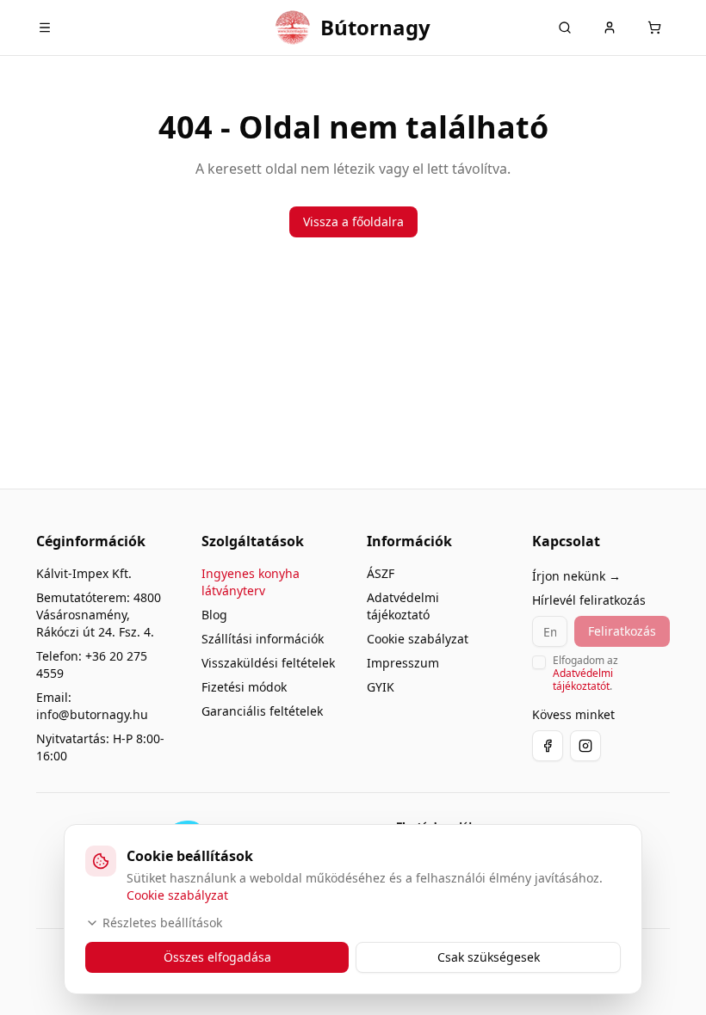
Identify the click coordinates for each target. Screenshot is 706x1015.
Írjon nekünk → (576, 576)
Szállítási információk (262, 639)
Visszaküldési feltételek (268, 663)
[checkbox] (539, 662)
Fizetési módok (244, 687)
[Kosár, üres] (654, 27)
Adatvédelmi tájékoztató (403, 606)
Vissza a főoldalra (353, 221)
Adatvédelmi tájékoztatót (583, 679)
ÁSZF (380, 573)
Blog (214, 614)
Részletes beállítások (162, 922)
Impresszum (403, 663)
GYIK (380, 687)
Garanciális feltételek (262, 711)
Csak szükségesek (488, 957)
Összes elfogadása (217, 957)
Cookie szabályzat (417, 639)
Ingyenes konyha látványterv (250, 582)
